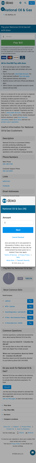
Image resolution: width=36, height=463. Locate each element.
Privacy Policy (24, 255)
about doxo (10, 260)
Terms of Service (11, 255)
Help (18, 257)
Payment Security (23, 260)
